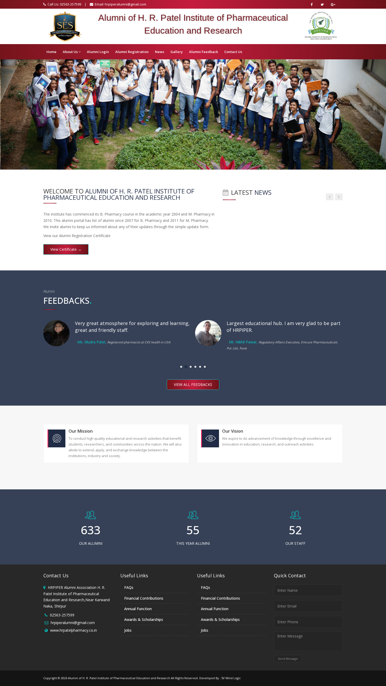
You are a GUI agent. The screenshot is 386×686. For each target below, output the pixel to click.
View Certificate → (65, 249)
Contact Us (233, 51)
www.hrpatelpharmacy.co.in (73, 630)
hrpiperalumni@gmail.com (125, 4)
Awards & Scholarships (143, 619)
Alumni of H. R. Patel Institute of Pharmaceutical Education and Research (119, 678)
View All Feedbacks (193, 384)
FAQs (128, 587)
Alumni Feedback (203, 51)
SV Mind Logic (231, 678)
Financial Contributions (143, 598)
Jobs (128, 630)
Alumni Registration (132, 51)
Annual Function (138, 608)
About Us (70, 51)
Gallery (176, 51)
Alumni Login (98, 51)
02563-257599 (62, 614)
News (159, 51)
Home (51, 51)
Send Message (288, 659)
